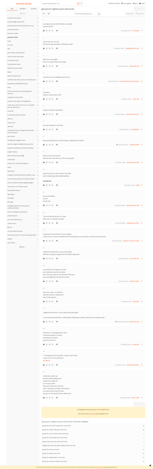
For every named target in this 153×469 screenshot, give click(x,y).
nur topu (10, 45)
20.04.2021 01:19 (126, 31)
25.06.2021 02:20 (125, 398)
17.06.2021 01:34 (120, 365)
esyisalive (135, 301)
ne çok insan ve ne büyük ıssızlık (17, 186)
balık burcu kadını (13, 33)
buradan (46, 360)
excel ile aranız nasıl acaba (15, 56)
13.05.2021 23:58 (129, 185)
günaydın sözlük (12, 37)
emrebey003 (135, 129)
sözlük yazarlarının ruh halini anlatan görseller (21, 235)
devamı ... (22, 247)
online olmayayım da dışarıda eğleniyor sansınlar (19, 92)
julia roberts (11, 136)
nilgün (9, 72)
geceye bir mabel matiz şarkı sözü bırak (54, 430)
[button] (114, 4)
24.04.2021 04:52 (123, 66)
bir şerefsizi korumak (13, 64)
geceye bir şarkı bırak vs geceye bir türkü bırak (56, 426)
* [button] (79, 254)
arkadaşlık (10, 198)
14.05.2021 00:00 (120, 205)
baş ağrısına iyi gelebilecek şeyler (17, 83)
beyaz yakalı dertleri (13, 190)
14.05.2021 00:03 (124, 258)
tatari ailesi (10, 171)
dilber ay (10, 119)
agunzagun (10, 194)
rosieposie (135, 344)
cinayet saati (11, 123)
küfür (9, 87)
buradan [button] (92, 414)
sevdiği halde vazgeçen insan (16, 140)
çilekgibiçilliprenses (132, 48)
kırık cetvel (135, 398)
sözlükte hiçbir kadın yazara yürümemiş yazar (21, 80)
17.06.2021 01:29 (126, 344)
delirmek (10, 126)
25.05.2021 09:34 (123, 322)
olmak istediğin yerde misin (15, 22)
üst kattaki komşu (13, 60)
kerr (10, 227)
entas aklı (135, 99)
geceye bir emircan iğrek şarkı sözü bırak (54, 437)
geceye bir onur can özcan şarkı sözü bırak (55, 433)
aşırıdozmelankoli (133, 162)
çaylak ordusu (11, 223)
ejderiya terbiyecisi (132, 114)
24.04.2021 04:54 (113, 81)
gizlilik (101, 467)
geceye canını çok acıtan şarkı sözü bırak (54, 441)
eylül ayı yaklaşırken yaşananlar (17, 212)
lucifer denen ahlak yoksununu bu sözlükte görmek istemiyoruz (20, 106)
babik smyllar (134, 281)
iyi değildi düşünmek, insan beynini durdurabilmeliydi (18, 207)
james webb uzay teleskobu (16, 53)
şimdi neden (11, 243)
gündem (23, 9)
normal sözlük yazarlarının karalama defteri (20, 179)
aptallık (9, 239)
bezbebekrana (134, 66)
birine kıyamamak (13, 29)
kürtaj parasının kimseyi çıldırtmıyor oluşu (20, 26)
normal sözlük (24, 3)
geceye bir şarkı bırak (13, 76)
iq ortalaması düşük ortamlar (16, 115)
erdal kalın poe (134, 322)
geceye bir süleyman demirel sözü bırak (54, 461)
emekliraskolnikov (132, 365)
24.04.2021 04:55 (126, 99)
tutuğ (137, 185)
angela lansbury (12, 152)
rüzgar (11, 202)
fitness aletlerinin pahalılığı (15, 156)
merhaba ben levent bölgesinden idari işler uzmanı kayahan (20, 131)
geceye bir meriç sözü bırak (50, 449)
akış (12, 9)
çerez (96, 467)
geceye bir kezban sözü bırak (51, 453)
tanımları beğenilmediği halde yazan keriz (20, 144)
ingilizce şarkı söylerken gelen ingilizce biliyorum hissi (58, 445)
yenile (24, 13)
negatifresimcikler (132, 223)
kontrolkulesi (134, 258)
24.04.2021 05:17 (123, 145)
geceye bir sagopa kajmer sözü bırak (53, 457)
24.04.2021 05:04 (120, 114)
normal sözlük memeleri (15, 231)
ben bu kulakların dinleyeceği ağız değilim (20, 183)
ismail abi (10, 111)
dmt (8, 49)
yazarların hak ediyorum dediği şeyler (19, 101)
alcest (9, 167)
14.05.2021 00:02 (120, 223)
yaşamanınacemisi (132, 205)
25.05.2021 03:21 (126, 301)
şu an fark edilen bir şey (14, 219)
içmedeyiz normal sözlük (15, 97)
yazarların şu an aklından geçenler (18, 163)
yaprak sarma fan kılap (131, 241)
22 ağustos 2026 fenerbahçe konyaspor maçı (21, 175)
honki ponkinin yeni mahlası (129, 81)
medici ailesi (11, 159)
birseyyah (135, 31)
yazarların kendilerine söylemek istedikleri (20, 148)
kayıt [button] (98, 409)
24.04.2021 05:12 (124, 129)
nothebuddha (134, 145)
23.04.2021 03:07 (119, 48)
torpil (9, 41)
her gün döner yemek (14, 18)
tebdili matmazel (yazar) (14, 68)
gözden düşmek (12, 216)
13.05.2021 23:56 (120, 162)
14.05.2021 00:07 (124, 281)
